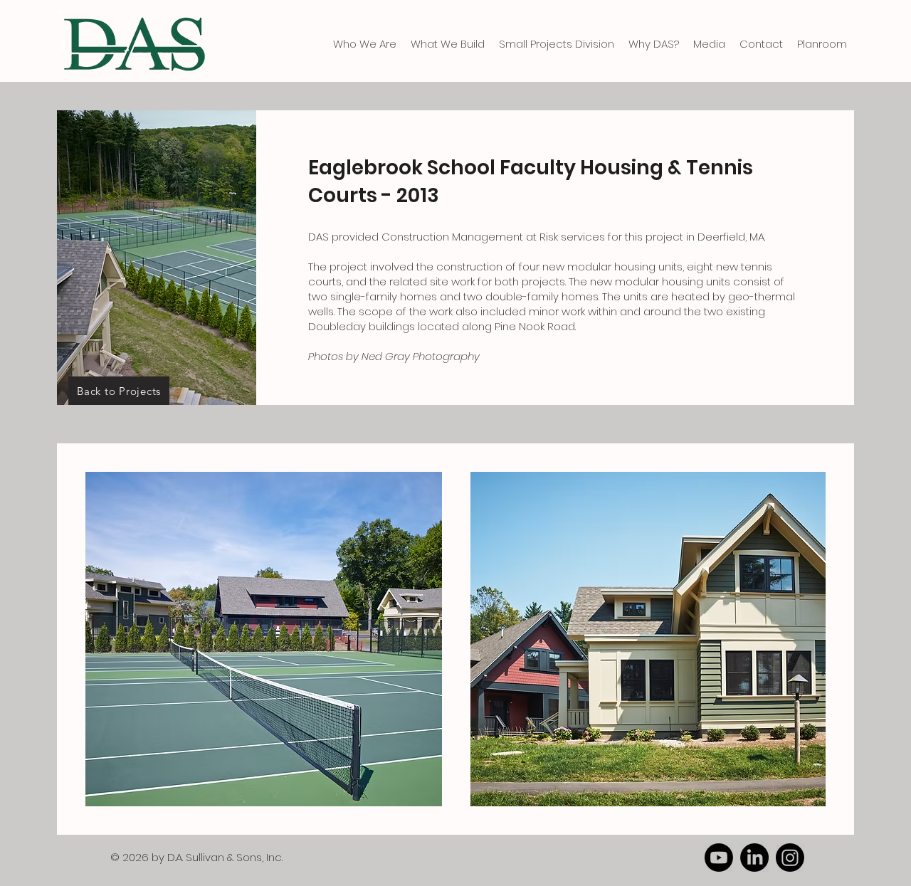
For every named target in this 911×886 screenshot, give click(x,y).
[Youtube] (719, 857)
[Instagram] (790, 857)
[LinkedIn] (754, 857)
